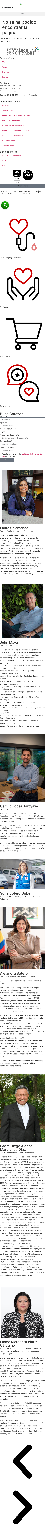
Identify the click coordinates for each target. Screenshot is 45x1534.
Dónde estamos (8, 140)
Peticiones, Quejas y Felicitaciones (16, 115)
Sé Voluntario (5, 307)
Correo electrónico (8, 441)
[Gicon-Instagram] (11, 197)
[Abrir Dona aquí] (12, 7)
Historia (5, 72)
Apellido (3, 423)
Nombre (3, 416)
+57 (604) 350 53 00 (12, 85)
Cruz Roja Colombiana (11, 155)
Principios (6, 77)
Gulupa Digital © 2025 (23, 193)
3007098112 (15, 88)
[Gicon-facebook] (39, 197)
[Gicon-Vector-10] (20, 197)
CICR (4, 160)
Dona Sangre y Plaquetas (10, 258)
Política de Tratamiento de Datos (15, 130)
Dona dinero (5, 406)
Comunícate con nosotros (13, 135)
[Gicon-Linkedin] (2, 197)
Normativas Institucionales (13, 125)
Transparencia (8, 145)
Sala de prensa (8, 110)
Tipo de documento (8, 429)
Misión (5, 62)
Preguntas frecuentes (11, 120)
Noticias (5, 105)
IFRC (4, 165)
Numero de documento (9, 435)
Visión (4, 67)
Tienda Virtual (6, 356)
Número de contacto (8, 447)
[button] (22, 14)
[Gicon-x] (29, 197)
